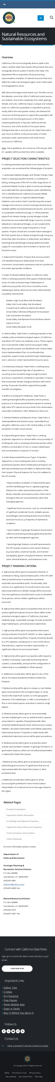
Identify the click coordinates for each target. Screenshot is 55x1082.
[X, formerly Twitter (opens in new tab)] (8, 1031)
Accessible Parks (26, 1077)
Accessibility (11, 1077)
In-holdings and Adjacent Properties (23, 821)
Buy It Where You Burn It (19, 1013)
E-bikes (8, 992)
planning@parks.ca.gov (14, 884)
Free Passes (10, 1000)
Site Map (39, 1077)
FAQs (7, 1073)
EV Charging (11, 996)
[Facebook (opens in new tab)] (4, 1031)
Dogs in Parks (12, 1008)
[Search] (50, 17)
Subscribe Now (22, 968)
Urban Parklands (14, 839)
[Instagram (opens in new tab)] (18, 1031)
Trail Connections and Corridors (21, 833)
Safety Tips (10, 987)
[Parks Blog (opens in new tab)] (23, 1031)
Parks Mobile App (14, 1004)
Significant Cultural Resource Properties (24, 827)
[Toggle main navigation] (41, 18)
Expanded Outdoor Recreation (20, 815)
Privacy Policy (35, 1073)
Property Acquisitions (16, 809)
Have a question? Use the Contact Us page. (27, 1045)
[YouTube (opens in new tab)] (13, 1031)
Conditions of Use (20, 1073)
